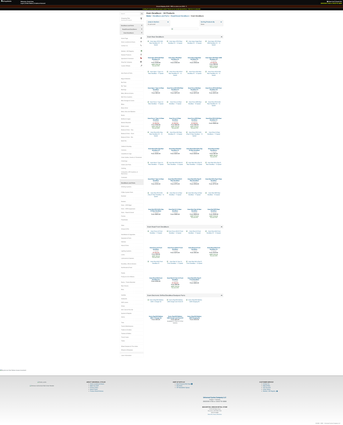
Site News (179, 385)
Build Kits (123, 141)
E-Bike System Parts (127, 192)
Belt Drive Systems (126, 97)
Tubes (123, 341)
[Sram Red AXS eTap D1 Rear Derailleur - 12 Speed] (194, 170)
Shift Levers (124, 302)
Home (148, 16)
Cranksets (124, 177)
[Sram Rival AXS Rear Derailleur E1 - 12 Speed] (175, 139)
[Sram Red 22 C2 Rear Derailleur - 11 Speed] (175, 200)
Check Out (338, 1)
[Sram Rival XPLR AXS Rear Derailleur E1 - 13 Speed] (213, 109)
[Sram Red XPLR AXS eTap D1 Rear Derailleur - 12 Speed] (156, 200)
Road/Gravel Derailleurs (180, 16)
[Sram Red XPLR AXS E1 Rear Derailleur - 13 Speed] (175, 170)
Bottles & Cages (125, 119)
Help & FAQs (266, 385)
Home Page (124, 38)
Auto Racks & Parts (126, 73)
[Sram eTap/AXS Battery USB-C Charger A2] (156, 307)
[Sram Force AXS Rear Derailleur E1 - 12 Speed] (194, 79)
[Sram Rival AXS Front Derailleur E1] (156, 269)
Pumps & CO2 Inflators (127, 276)
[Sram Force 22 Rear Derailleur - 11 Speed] (175, 109)
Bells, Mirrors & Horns (127, 93)
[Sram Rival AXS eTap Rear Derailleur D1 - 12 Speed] (156, 139)
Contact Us (124, 45)
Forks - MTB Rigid (126, 205)
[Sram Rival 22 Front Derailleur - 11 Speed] (194, 238)
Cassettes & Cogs (126, 153)
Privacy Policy (94, 387)
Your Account (267, 387)
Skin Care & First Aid (127, 309)
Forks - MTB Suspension (128, 209)
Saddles (123, 295)
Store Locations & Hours (128, 42)
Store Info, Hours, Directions (215, 414)
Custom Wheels (125, 66)
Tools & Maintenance (127, 326)
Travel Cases (125, 337)
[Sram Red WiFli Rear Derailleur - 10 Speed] (213, 200)
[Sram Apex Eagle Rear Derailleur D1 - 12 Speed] (194, 48)
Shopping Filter (125, 18)
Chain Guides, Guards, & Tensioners (131, 157)
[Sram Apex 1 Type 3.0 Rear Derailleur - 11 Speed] (156, 79)
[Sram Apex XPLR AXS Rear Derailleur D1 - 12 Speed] (156, 48)
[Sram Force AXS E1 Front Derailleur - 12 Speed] (175, 238)
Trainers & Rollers (126, 333)
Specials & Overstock (127, 58)
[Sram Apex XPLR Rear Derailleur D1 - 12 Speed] (175, 48)
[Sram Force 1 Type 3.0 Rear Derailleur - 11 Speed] (156, 109)
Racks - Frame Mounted (128, 282)
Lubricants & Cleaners (127, 258)
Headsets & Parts (126, 238)
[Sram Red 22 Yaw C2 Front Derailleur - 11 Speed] (175, 269)
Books (123, 115)
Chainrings (124, 161)
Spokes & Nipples (126, 313)
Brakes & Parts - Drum (127, 133)
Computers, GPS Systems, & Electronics (129, 172)
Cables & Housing (126, 146)
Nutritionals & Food (126, 267)
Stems (123, 317)
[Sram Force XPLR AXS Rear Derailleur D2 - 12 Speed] (213, 79)
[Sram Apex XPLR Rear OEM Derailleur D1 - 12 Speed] (213, 48)
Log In (22, 3)
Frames (123, 216)
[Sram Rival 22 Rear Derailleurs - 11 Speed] (213, 139)
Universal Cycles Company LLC (214, 397)
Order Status (29, 3)
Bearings (123, 89)
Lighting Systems (126, 251)
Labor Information (126, 355)
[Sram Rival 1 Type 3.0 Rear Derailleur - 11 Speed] (156, 170)
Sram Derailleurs (197, 16)
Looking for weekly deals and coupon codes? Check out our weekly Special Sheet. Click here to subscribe (172, 9)
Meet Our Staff (94, 385)
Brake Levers (125, 126)
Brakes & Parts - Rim (127, 137)
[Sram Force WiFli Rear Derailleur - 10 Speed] (194, 109)
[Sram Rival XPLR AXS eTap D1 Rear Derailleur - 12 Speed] (194, 139)
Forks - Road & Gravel (127, 212)
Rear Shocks (124, 286)
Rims (122, 289)
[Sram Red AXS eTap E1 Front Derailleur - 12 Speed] (194, 269)
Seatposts (124, 298)
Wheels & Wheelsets (127, 350)
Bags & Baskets (125, 78)
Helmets (123, 242)
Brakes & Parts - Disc (127, 130)
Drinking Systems (126, 186)
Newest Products (126, 55)
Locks (123, 254)
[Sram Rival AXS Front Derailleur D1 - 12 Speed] (213, 238)
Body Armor (124, 108)
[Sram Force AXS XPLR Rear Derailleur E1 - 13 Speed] (175, 79)
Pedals (123, 273)
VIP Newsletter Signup (183, 387)
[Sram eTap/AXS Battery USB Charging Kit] (194, 307)
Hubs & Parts (125, 245)
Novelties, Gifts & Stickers (128, 264)
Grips (122, 225)
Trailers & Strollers (126, 330)
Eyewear (123, 196)
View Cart (331, 1)
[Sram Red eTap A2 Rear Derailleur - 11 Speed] (194, 200)
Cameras (123, 150)
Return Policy (94, 389)
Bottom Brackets (126, 122)
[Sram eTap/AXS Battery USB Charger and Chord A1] (175, 307)
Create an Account (39, 3)
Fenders (123, 201)
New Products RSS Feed (183, 384)
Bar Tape (123, 86)
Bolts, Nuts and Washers (128, 111)
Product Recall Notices (96, 391)
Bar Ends (123, 82)
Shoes (123, 306)
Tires (122, 322)
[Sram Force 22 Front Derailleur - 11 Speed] (156, 238)
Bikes (122, 104)
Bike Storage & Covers (127, 100)
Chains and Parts (126, 164)
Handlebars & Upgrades (128, 234)
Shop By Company (126, 62)
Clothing (123, 168)
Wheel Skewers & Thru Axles (129, 346)
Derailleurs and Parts (128, 183)
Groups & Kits (125, 229)
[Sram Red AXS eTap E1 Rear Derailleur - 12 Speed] (213, 170)
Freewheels (124, 219)
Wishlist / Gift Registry (127, 51)
